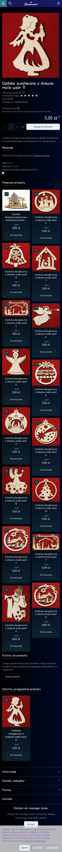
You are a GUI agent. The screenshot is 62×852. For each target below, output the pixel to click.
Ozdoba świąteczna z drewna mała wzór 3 (16, 441)
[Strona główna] (31, 3)
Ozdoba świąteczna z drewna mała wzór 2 (46, 452)
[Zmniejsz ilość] (17, 127)
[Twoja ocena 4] (33, 95)
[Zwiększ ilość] (5, 127)
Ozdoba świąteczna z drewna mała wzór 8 (16, 274)
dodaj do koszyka (43, 127)
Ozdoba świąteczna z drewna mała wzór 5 (16, 382)
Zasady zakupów (13, 780)
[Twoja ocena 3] (29, 95)
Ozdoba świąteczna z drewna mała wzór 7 (46, 278)
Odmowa (37, 848)
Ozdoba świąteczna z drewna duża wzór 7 (46, 557)
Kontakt (7, 799)
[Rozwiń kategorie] (3, 3)
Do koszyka (16, 235)
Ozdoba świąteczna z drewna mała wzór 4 (46, 392)
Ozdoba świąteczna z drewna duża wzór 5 (46, 614)
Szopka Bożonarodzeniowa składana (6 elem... (16, 217)
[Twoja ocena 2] (25, 95)
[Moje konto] (58, 3)
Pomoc (6, 790)
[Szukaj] (10, 3)
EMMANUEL (21, 102)
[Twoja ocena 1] (21, 95)
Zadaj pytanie (12, 676)
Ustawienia (52, 848)
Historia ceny (9, 108)
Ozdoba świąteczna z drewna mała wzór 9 (46, 220)
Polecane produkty (13, 182)
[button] (30, 45)
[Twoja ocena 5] (36, 95)
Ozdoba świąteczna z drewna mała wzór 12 (16, 500)
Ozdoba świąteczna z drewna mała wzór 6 (16, 323)
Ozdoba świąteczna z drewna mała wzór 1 (16, 560)
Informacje (9, 771)
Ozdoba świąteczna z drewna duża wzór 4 (16, 628)
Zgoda (24, 848)
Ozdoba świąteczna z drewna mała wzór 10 (46, 508)
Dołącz (31, 824)
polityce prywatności (35, 841)
